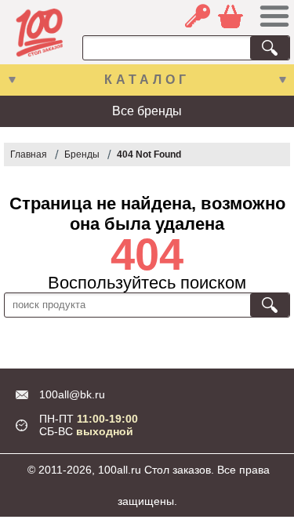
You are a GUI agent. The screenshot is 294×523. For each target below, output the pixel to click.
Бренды (82, 154)
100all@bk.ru (72, 394)
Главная (28, 154)
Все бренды (147, 111)
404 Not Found (149, 154)
